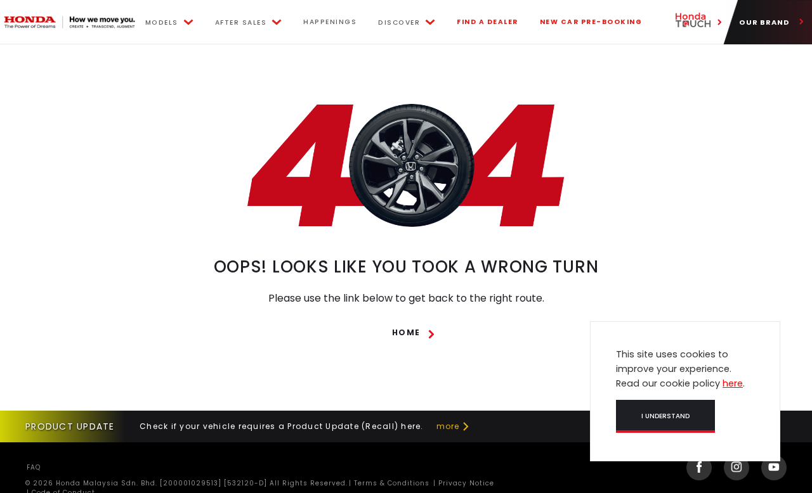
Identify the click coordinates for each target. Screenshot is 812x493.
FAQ (34, 467)
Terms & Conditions (390, 483)
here (733, 383)
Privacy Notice (465, 483)
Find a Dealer (487, 22)
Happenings (330, 22)
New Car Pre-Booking (591, 22)
